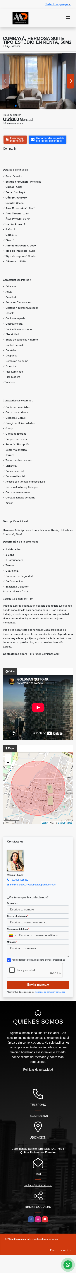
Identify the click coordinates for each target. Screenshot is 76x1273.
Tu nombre (13, 903)
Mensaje (12, 942)
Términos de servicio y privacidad (50, 992)
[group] (38, 81)
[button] (16, 106)
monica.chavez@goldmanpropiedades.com (33, 884)
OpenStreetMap (65, 822)
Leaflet (45, 822)
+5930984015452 (19, 879)
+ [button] (8, 757)
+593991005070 (38, 1115)
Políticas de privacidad (38, 1069)
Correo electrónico (17, 916)
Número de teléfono (18, 929)
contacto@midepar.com (38, 1185)
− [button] (8, 762)
